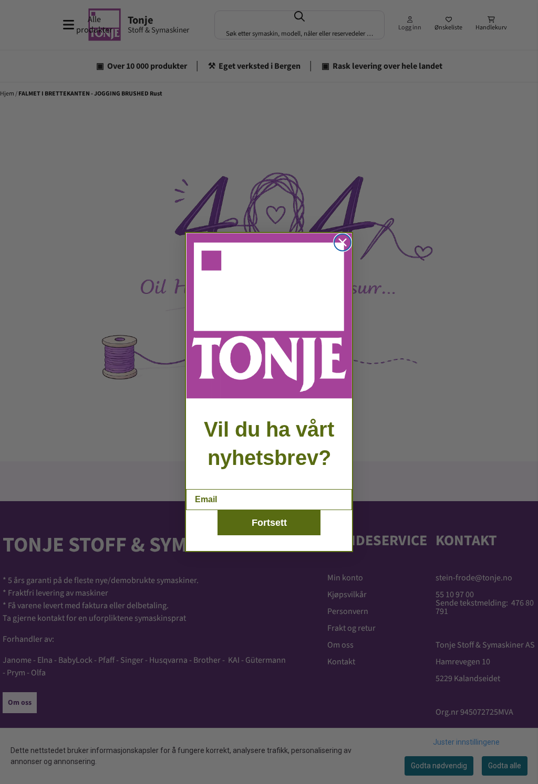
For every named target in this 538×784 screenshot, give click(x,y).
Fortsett (269, 522)
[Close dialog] (342, 242)
